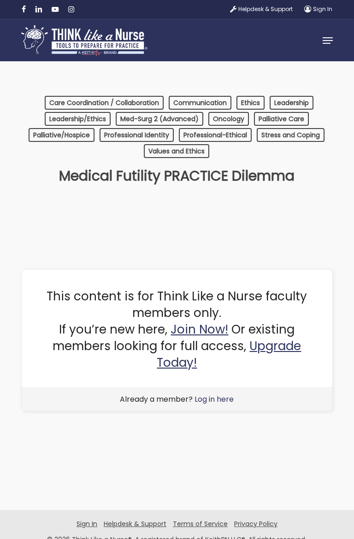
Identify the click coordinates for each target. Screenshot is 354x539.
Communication (200, 102)
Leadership (291, 102)
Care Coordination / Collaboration (104, 102)
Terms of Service (200, 523)
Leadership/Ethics (77, 118)
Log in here (214, 399)
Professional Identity (136, 135)
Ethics (250, 102)
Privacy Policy (255, 523)
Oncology (228, 118)
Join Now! (199, 329)
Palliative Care (281, 118)
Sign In (87, 523)
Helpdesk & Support (135, 523)
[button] (328, 40)
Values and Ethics (176, 151)
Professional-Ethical (215, 135)
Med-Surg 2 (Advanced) (159, 118)
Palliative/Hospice (61, 135)
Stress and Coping (290, 135)
